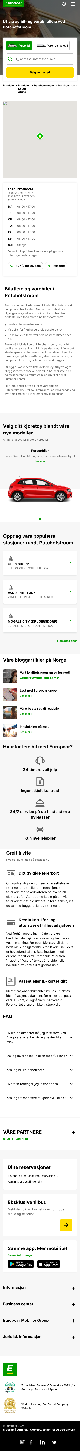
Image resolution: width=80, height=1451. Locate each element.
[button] (40, 136)
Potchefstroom (44, 85)
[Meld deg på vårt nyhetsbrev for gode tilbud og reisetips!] (66, 1225)
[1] (40, 519)
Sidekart (8, 1429)
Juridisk (22, 1429)
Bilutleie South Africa (23, 89)
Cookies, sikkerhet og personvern (52, 1429)
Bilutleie (8, 85)
